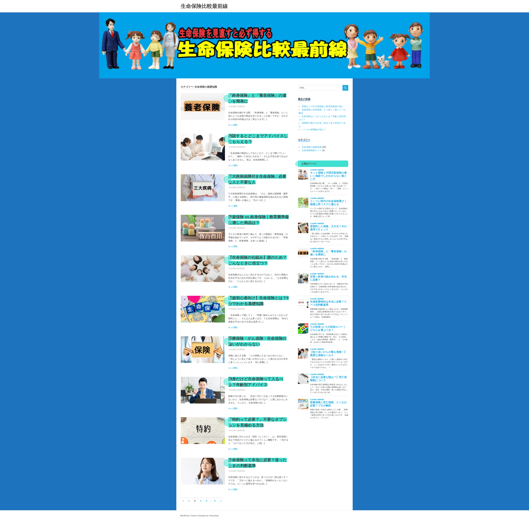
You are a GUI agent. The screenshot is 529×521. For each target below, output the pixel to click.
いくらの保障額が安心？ (314, 129)
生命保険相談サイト (312, 150)
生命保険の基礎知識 (237, 106)
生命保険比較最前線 (204, 6)
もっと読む (233, 125)
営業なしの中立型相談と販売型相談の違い (323, 106)
